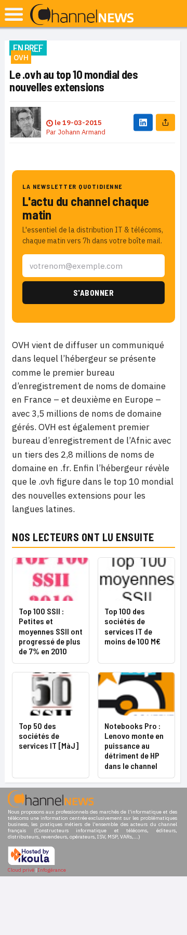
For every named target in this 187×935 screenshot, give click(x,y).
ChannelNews (81, 15)
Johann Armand (81, 132)
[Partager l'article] (165, 122)
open (14, 14)
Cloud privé (21, 870)
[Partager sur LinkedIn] (143, 122)
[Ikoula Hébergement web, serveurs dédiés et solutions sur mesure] (31, 863)
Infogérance (52, 870)
